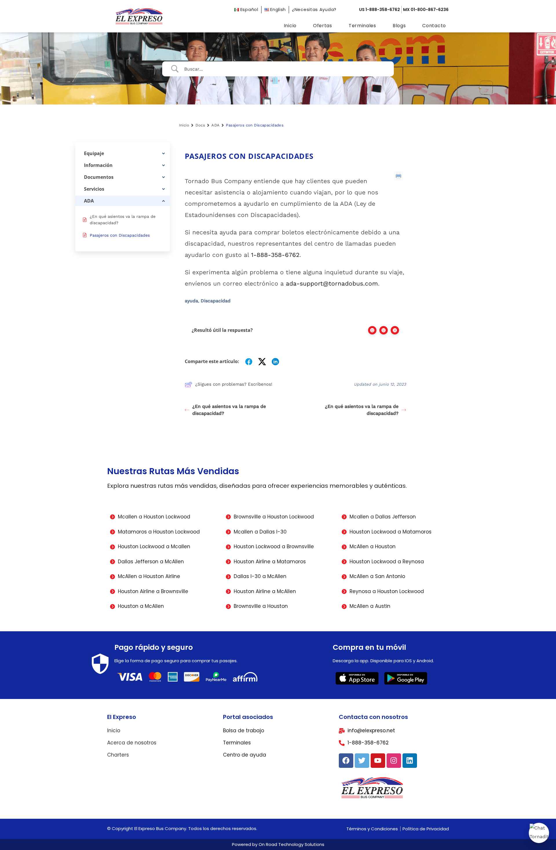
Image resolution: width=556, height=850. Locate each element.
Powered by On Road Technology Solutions (278, 844)
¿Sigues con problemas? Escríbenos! (233, 384)
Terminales (362, 25)
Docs (200, 125)
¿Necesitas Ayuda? (314, 9)
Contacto (434, 25)
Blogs (399, 25)
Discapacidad (216, 300)
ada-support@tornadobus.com (332, 283)
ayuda (191, 300)
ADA (215, 125)
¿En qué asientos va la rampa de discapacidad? (229, 410)
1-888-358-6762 (275, 254)
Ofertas (322, 25)
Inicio (290, 25)
